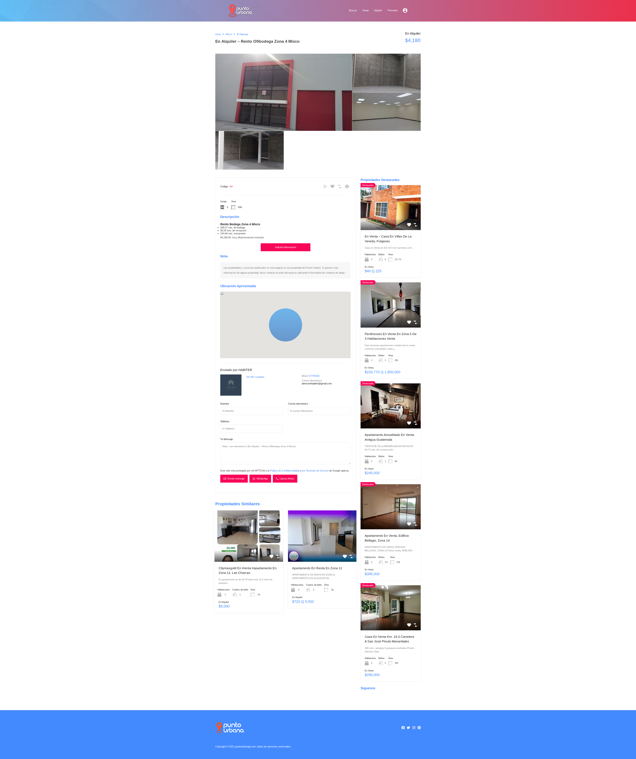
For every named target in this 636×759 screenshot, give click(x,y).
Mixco (229, 34)
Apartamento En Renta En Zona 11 (317, 568)
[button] (302, 341)
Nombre (224, 403)
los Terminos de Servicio (315, 470)
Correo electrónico (298, 403)
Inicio (218, 34)
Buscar (353, 10)
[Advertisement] (285, 660)
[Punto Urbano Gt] (240, 15)
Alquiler (378, 10)
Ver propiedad (248, 551)
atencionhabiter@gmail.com (317, 383)
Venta (365, 10)
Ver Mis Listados (255, 376)
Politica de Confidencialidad (284, 470)
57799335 (314, 375)
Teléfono (224, 421)
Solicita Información (285, 247)
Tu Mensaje (226, 439)
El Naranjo (242, 34)
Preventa (393, 10)
